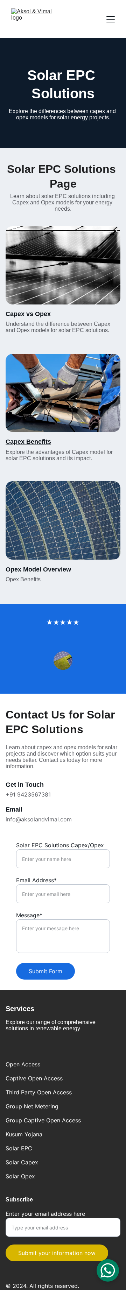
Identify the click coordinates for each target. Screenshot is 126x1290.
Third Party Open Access (39, 1092)
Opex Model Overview (38, 569)
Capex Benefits (28, 441)
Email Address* (36, 880)
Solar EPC (19, 1148)
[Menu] (110, 19)
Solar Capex (22, 1162)
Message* (29, 915)
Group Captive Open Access (43, 1120)
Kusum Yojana (24, 1134)
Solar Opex (20, 1176)
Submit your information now (57, 1252)
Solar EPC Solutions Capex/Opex (60, 845)
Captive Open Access (34, 1078)
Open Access (23, 1064)
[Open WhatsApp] (108, 1270)
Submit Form (45, 971)
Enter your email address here (45, 1213)
